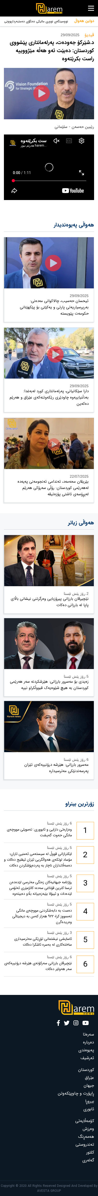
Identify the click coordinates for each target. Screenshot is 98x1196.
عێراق (89, 1077)
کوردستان (86, 1069)
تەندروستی (85, 1144)
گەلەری (88, 1160)
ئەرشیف (87, 1058)
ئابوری (88, 1109)
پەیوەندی (86, 1050)
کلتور (90, 1152)
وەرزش (88, 1128)
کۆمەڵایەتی (84, 1121)
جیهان (89, 1085)
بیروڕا (89, 1101)
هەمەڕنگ (86, 1136)
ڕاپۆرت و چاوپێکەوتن (76, 1093)
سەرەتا (88, 1034)
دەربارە (88, 1042)
